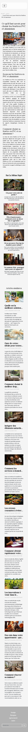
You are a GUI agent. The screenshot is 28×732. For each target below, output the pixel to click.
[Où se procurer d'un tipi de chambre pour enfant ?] (14, 235)
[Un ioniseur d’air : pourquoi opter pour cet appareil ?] (14, 259)
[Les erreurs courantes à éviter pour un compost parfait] (14, 499)
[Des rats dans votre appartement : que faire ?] (14, 626)
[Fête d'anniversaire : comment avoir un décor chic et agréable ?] (14, 209)
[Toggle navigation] (4, 5)
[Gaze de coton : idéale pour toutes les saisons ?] (14, 334)
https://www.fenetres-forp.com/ (11, 95)
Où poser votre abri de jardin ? (14, 194)
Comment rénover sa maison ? (13, 676)
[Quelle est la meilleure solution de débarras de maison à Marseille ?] (14, 297)
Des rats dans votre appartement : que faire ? (14, 637)
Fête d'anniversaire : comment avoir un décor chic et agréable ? (14, 219)
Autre (7, 14)
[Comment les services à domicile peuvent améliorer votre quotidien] (14, 460)
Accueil (3, 14)
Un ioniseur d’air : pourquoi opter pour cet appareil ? (14, 268)
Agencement (13, 718)
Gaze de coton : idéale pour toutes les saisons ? (13, 345)
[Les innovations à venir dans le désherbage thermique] (14, 584)
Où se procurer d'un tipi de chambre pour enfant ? (14, 244)
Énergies (13, 715)
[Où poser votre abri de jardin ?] (14, 185)
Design (13, 712)
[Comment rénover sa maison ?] (14, 666)
